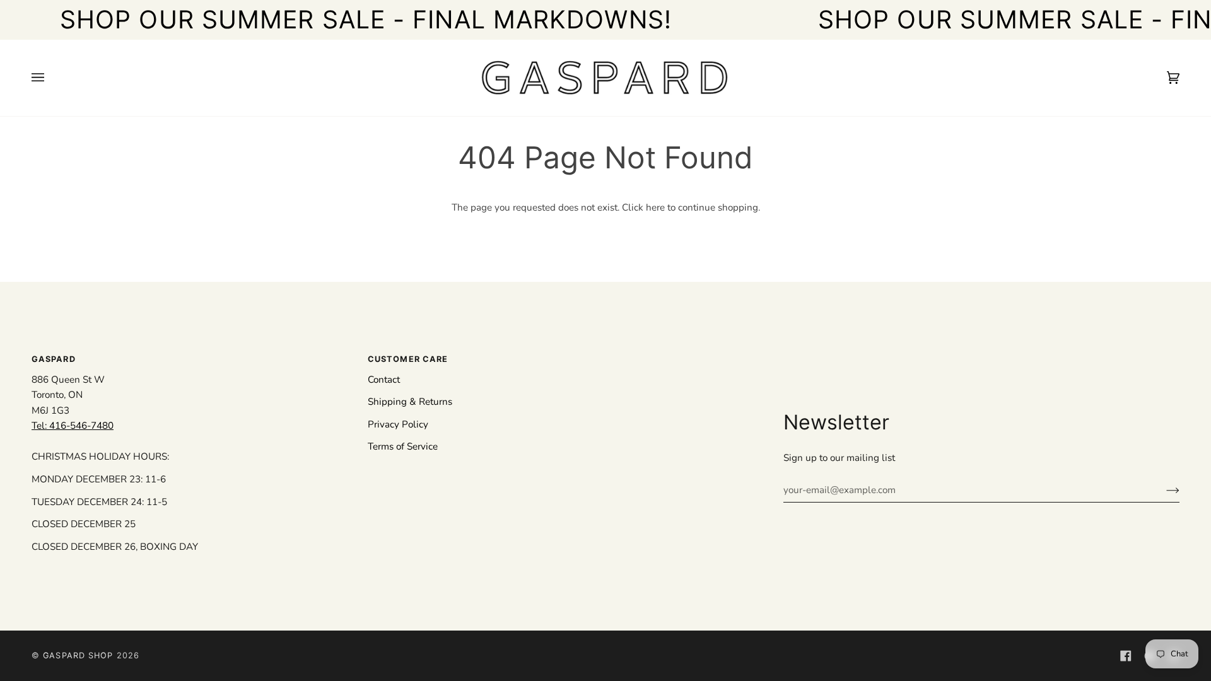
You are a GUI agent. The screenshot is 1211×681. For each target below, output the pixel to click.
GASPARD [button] (54, 359)
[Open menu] (50, 78)
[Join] (1162, 490)
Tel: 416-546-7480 (73, 425)
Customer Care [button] (408, 359)
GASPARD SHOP (78, 655)
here (655, 207)
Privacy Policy (398, 424)
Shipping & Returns (410, 401)
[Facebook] (1126, 655)
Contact (384, 379)
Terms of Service (403, 446)
